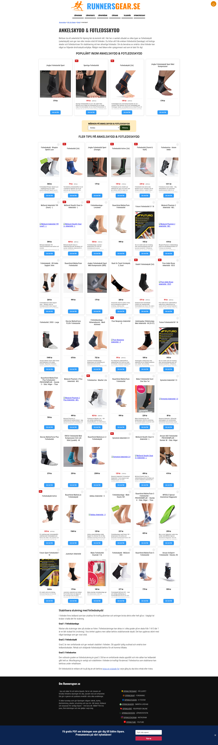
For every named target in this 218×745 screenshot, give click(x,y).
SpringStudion (131, 700)
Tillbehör (127, 15)
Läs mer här (55, 112)
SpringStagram (130, 717)
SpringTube (131, 722)
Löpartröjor (102, 15)
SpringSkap (130, 696)
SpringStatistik (128, 713)
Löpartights (90, 15)
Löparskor (78, 15)
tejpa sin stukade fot (111, 668)
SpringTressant (130, 691)
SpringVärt (127, 709)
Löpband (115, 15)
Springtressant (139, 15)
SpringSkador (128, 704)
